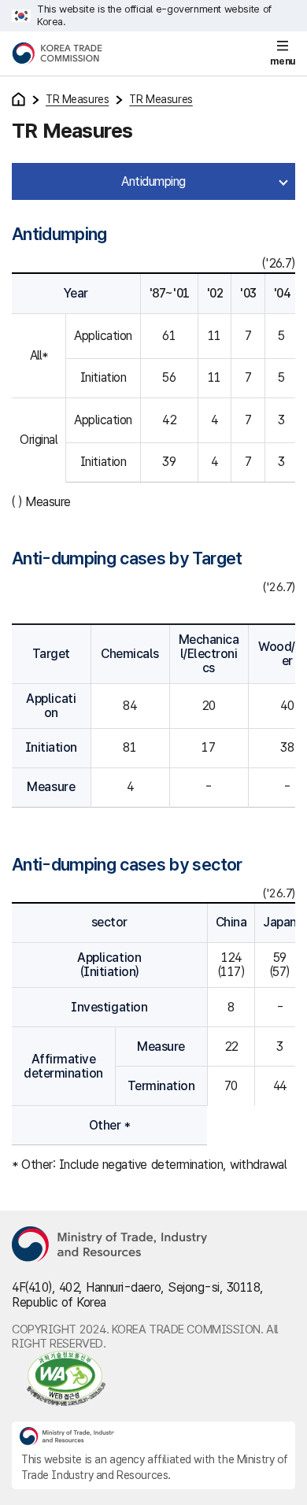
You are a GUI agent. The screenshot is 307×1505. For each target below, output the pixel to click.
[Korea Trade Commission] (57, 53)
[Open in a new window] (153, 1378)
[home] (18, 99)
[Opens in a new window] (110, 1245)
